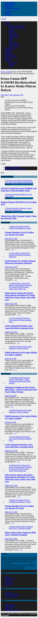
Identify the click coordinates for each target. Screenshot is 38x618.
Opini (11, 66)
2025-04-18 (9, 304)
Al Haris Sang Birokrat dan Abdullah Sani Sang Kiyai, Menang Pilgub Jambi (19, 189)
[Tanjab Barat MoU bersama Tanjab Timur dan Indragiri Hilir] (19, 210)
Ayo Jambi (8, 593)
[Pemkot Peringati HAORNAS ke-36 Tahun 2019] (19, 196)
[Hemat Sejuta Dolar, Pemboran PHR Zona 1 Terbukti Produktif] (21, 528)
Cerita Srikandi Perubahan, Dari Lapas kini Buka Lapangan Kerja (19, 327)
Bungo (11, 39)
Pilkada (11, 64)
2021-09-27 (5, 95)
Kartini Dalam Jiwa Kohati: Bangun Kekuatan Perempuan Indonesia (20, 262)
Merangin (12, 31)
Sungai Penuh (14, 44)
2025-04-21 (9, 267)
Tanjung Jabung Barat (17, 26)
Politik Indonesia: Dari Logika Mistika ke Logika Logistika (21, 353)
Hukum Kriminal (10, 57)
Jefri (11, 95)
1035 (15, 332)
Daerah (7, 24)
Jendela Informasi (11, 596)
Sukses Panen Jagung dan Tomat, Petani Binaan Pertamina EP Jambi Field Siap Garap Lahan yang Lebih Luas (20, 296)
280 (15, 396)
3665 (15, 539)
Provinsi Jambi (14, 46)
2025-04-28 (9, 396)
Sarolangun (13, 33)
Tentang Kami (10, 2)
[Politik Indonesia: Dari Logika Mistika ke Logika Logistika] (21, 348)
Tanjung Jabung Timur (17, 28)
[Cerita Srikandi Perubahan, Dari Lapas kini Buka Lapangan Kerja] (21, 322)
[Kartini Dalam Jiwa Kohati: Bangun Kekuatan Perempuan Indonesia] (21, 257)
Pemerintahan (10, 55)
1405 (15, 267)
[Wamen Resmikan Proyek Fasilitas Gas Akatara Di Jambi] (21, 228)
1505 (15, 238)
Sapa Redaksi (10, 4)
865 (15, 359)
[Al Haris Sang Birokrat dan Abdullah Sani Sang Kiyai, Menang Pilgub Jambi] (19, 182)
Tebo (10, 41)
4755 (21, 95)
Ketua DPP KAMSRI (12, 167)
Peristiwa (8, 59)
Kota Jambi (13, 42)
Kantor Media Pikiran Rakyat (15, 169)
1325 (15, 304)
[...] (13, 250)
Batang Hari (13, 35)
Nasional (8, 50)
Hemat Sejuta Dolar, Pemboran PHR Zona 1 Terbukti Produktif (20, 533)
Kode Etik (8, 6)
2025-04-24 (9, 359)
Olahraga (8, 53)
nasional (16, 95)
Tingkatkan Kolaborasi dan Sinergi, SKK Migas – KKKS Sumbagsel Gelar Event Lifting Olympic (21, 389)
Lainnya (8, 61)
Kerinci (11, 29)
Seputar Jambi (10, 48)
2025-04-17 (9, 238)
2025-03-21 (9, 539)
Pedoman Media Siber (13, 8)
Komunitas (9, 52)
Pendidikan (13, 63)
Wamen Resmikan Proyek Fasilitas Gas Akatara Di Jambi (19, 233)
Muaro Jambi (13, 37)
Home (7, 22)
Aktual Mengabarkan (12, 594)
